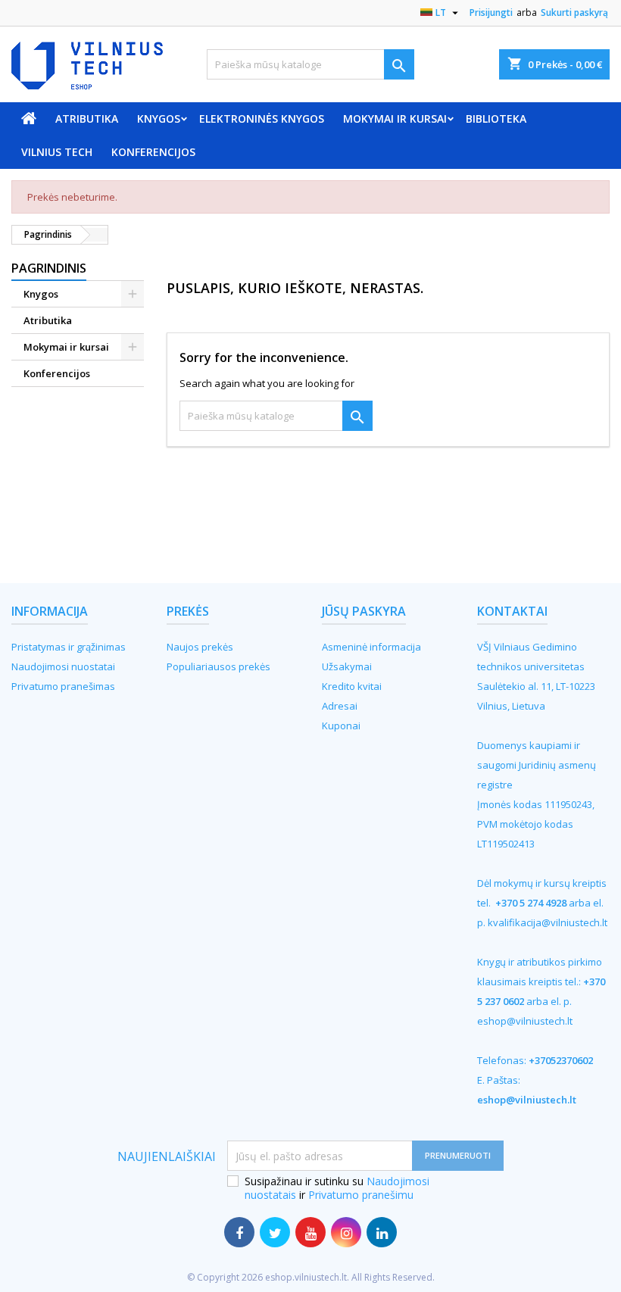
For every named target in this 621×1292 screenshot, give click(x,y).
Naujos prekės (200, 647)
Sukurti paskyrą (574, 12)
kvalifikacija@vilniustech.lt (547, 922)
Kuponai (341, 725)
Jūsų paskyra (364, 611)
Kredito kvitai (352, 686)
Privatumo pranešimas (63, 686)
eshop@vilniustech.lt (525, 1021)
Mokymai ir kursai (395, 118)
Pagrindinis (48, 268)
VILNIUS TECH (56, 152)
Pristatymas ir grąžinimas (68, 647)
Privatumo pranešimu (360, 1194)
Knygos (158, 118)
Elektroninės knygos (261, 118)
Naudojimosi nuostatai (63, 666)
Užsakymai (347, 666)
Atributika (86, 118)
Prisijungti (491, 12)
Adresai (339, 706)
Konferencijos (153, 152)
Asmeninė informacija (371, 647)
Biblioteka (496, 118)
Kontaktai (512, 611)
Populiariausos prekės (218, 666)
